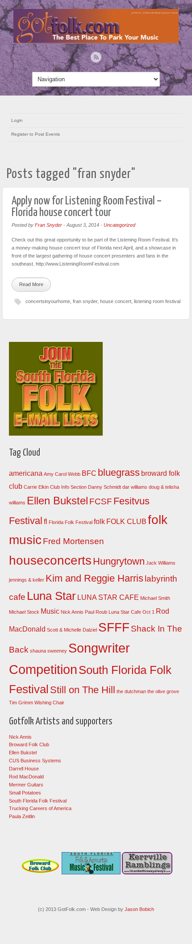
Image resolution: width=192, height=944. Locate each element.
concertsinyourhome (47, 301)
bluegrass (119, 472)
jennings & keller (26, 579)
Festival (25, 520)
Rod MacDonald (26, 776)
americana (25, 473)
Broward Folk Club (29, 744)
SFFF (113, 627)
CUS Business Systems (35, 760)
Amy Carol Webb (62, 474)
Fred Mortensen (73, 541)
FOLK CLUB (126, 521)
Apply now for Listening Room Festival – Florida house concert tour (87, 206)
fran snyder (85, 301)
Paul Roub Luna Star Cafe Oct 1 (119, 612)
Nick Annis (72, 612)
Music (50, 611)
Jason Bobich (139, 909)
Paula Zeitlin (22, 816)
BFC (89, 473)
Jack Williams (160, 563)
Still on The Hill (82, 689)
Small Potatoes (25, 792)
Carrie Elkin (36, 487)
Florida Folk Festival (70, 522)
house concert (115, 301)
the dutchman (131, 691)
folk (99, 521)
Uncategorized (119, 225)
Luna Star (51, 596)
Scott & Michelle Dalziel (72, 629)
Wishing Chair (49, 702)
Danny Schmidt (104, 487)
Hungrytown (119, 561)
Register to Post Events (35, 134)
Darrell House (24, 768)
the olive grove (163, 691)
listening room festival (157, 301)
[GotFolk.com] (96, 41)
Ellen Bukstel (57, 501)
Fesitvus (131, 501)
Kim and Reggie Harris (94, 578)
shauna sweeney (48, 650)
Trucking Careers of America (40, 808)
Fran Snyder (48, 225)
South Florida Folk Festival (38, 800)
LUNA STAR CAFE (108, 597)
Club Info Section (68, 487)
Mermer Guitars (26, 784)
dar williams (134, 487)
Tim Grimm (21, 702)
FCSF (100, 501)
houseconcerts (50, 560)
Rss (96, 57)
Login (17, 120)
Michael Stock (24, 612)
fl (45, 521)
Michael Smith (155, 598)
